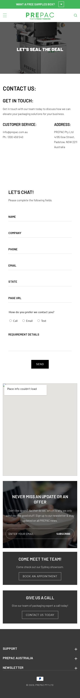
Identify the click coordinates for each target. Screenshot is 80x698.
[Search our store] (75, 15)
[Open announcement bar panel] (61, 4)
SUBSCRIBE (63, 533)
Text (43, 320)
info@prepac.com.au (15, 132)
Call (15, 320)
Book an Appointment (40, 576)
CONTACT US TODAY (40, 614)
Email (29, 320)
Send (40, 364)
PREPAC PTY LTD (44, 685)
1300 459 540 (15, 137)
